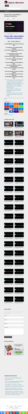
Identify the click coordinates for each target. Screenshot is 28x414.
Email (5, 319)
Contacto (16, 407)
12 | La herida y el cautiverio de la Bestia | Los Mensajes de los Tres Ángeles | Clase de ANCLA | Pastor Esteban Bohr (14, 393)
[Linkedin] (21, 104)
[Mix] (16, 106)
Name (5, 315)
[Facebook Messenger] (21, 109)
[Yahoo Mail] (16, 111)
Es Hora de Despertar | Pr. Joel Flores (11, 247)
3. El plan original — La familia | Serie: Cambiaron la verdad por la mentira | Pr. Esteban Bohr (13, 90)
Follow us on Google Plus (15, 403)
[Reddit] (16, 104)
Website (5, 323)
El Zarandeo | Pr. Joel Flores (20, 219)
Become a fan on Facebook (12, 403)
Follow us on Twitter (10, 403)
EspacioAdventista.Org (15, 408)
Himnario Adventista (7, 114)
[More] (21, 111)
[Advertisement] (14, 366)
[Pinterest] (6, 106)
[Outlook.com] (11, 111)
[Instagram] (11, 109)
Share (13, 18)
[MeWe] (11, 106)
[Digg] (16, 109)
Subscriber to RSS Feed (17, 403)
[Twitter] (11, 104)
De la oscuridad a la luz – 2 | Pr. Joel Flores (12, 265)
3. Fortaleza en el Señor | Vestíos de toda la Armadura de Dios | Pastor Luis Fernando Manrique (14, 94)
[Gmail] (6, 111)
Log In (7, 5)
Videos (12, 114)
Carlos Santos (7, 384)
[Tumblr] (6, 109)
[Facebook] (6, 104)
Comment (6, 327)
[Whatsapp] (21, 106)
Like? (8, 18)
